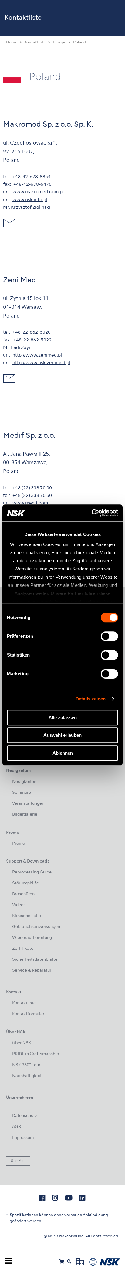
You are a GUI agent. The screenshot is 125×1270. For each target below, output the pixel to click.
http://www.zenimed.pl (37, 355)
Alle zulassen (63, 717)
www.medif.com (30, 503)
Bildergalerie (24, 814)
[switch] (109, 636)
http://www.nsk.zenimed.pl (41, 363)
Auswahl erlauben (62, 735)
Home (11, 42)
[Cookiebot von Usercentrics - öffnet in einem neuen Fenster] (91, 513)
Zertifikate (22, 949)
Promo (18, 844)
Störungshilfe (25, 883)
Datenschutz (24, 1116)
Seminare (21, 793)
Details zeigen (91, 698)
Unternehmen (19, 1098)
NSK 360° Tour (26, 1065)
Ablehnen (62, 753)
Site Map (18, 1161)
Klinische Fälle (26, 916)
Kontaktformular (28, 1014)
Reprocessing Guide (32, 872)
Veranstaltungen (28, 804)
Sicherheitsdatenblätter (35, 960)
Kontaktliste (35, 42)
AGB (16, 1127)
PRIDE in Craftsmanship (35, 1054)
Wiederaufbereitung (32, 938)
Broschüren (23, 894)
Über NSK (21, 1043)
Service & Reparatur (31, 970)
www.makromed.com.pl (38, 192)
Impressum (23, 1138)
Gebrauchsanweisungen (36, 927)
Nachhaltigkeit (27, 1076)
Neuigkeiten (24, 782)
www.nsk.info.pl (29, 200)
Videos (18, 905)
